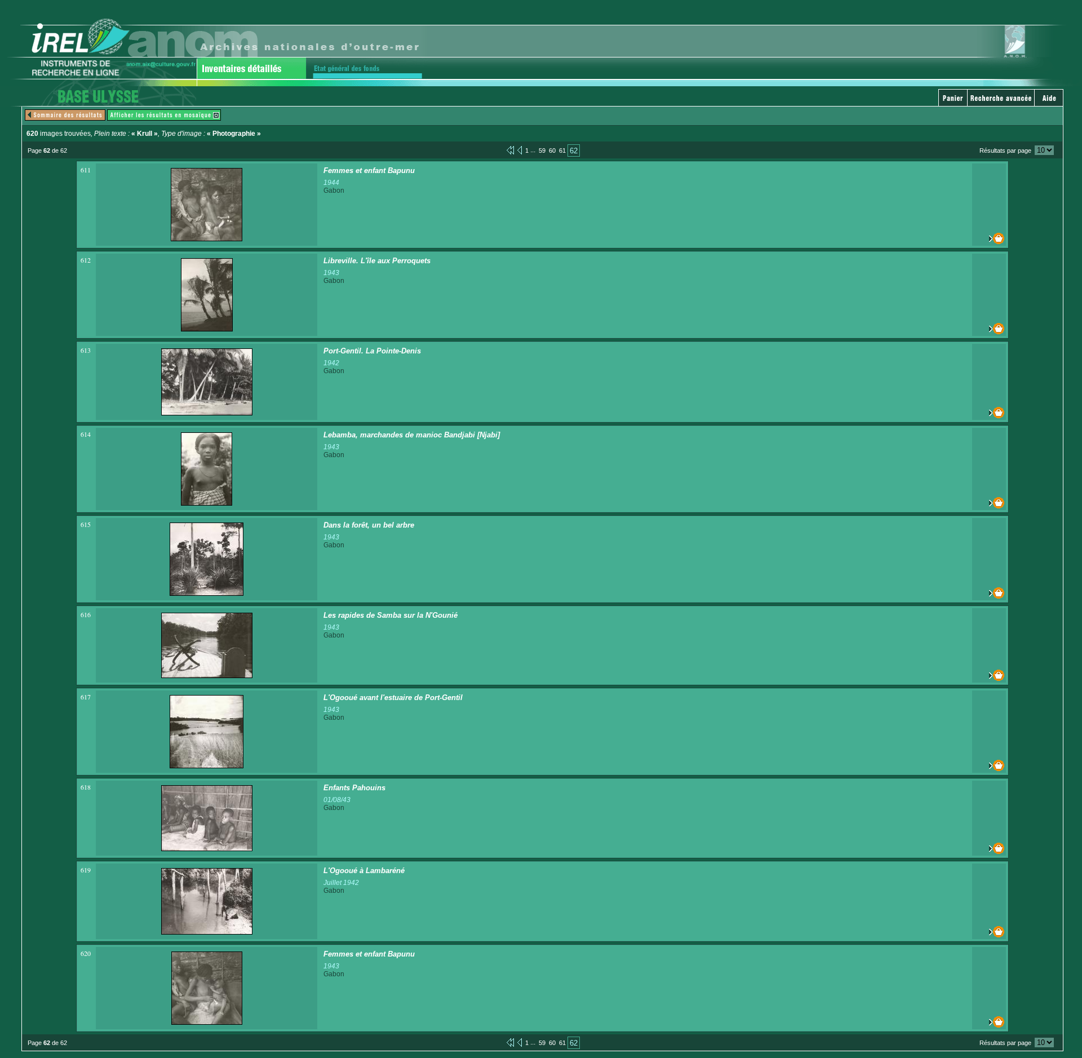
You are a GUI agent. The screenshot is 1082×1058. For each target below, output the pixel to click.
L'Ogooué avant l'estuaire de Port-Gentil (393, 697)
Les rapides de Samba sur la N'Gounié (390, 615)
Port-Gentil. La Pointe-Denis (372, 351)
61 (562, 150)
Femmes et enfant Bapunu (369, 170)
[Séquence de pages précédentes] (510, 150)
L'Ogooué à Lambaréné (364, 870)
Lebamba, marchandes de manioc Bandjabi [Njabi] (411, 435)
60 (552, 150)
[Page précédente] (520, 150)
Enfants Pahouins (354, 787)
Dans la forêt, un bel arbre (368, 525)
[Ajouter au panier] (989, 238)
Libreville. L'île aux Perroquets (377, 260)
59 (542, 150)
